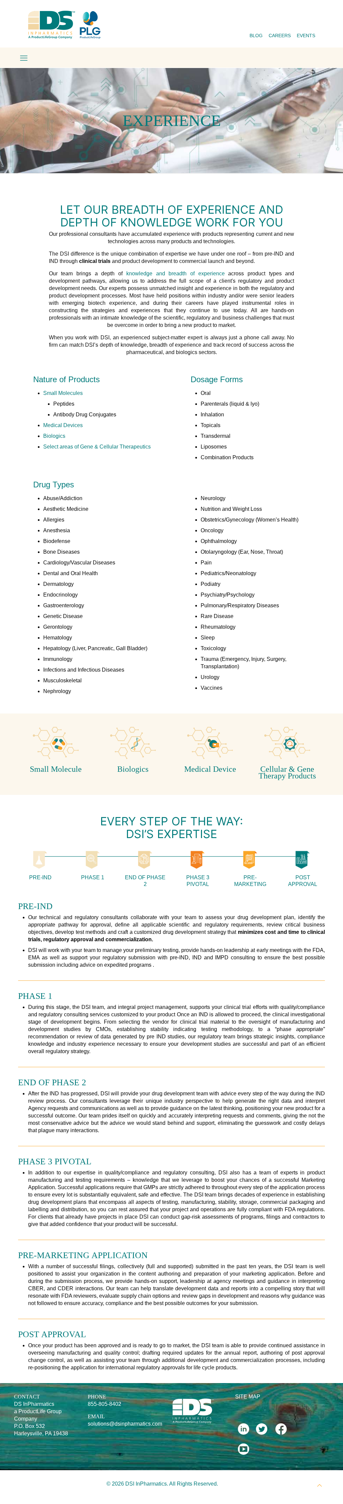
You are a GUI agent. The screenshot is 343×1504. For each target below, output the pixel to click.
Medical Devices (63, 425)
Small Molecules (63, 393)
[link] (55, 743)
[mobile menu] (23, 58)
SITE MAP (247, 1396)
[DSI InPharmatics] (64, 24)
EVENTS (306, 35)
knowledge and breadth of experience (175, 273)
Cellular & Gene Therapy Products (287, 772)
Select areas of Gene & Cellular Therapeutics (97, 447)
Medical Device (210, 769)
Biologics (54, 436)
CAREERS (280, 35)
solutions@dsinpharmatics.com (125, 1424)
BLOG (256, 35)
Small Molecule (56, 769)
